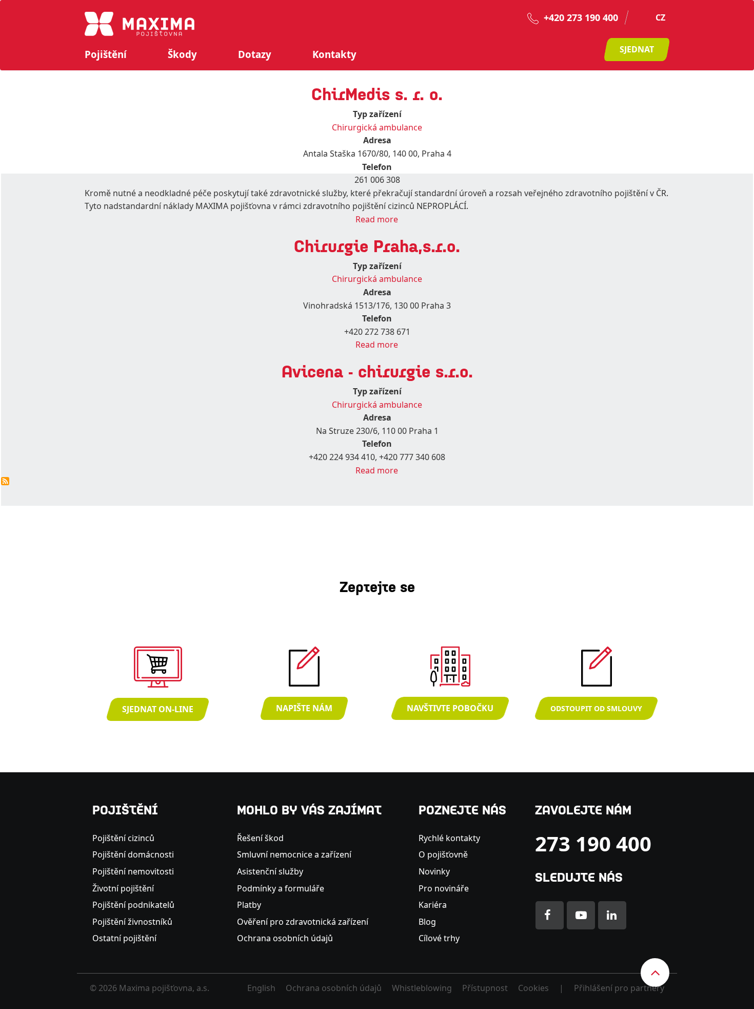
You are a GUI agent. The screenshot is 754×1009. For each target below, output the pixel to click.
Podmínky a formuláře (280, 888)
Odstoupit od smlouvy (596, 708)
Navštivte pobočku (450, 708)
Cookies (533, 988)
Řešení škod (260, 838)
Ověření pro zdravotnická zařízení (302, 921)
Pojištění (106, 54)
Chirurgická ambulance (377, 127)
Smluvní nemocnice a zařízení (294, 854)
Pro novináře (444, 888)
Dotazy (254, 54)
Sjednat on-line (157, 709)
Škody (182, 54)
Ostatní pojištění (124, 938)
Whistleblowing (422, 988)
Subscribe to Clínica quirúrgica (5, 481)
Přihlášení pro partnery (619, 988)
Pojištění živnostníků (132, 921)
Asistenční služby (270, 871)
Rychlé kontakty (449, 838)
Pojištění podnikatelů (133, 904)
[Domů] (139, 23)
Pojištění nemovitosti (133, 871)
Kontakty (334, 54)
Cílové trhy (439, 938)
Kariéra (433, 904)
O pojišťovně (443, 854)
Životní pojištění (123, 888)
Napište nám (304, 708)
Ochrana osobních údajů (285, 938)
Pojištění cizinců (123, 838)
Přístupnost (485, 988)
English (261, 988)
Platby (249, 904)
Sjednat (637, 49)
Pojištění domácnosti (133, 854)
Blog (427, 921)
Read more (376, 219)
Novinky (434, 871)
